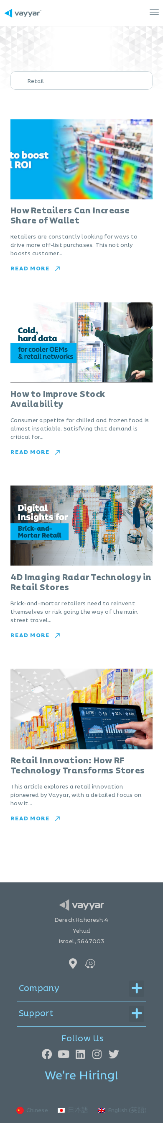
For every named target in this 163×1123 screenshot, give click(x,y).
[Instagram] (97, 1054)
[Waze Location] (90, 963)
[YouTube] (64, 1054)
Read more (29, 269)
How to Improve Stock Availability (57, 399)
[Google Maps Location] (73, 963)
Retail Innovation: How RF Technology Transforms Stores (77, 766)
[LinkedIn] (80, 1054)
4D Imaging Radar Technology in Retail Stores (81, 583)
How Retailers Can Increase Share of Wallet (70, 216)
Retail (36, 81)
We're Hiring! (81, 1076)
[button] (105, 13)
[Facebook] (47, 1054)
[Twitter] (114, 1054)
